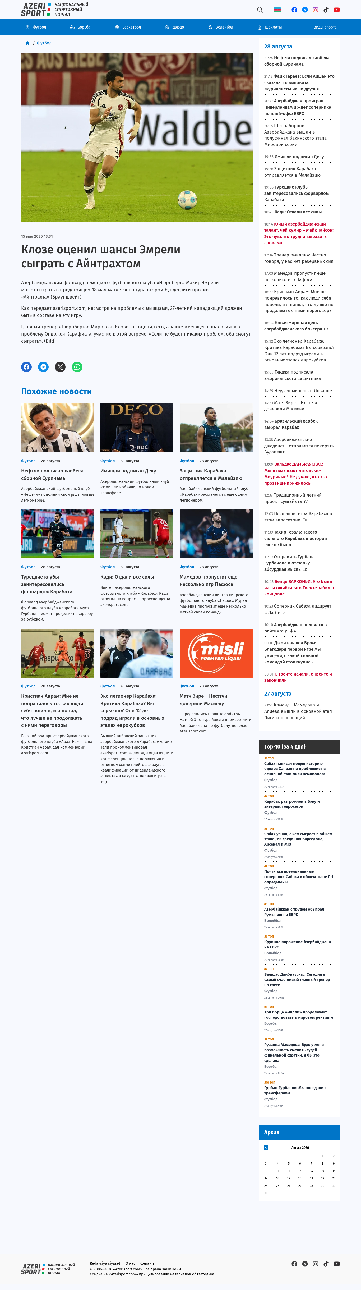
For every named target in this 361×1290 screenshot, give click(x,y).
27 (299, 1186)
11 (277, 1171)
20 (300, 1178)
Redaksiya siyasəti (105, 1263)
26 (288, 1186)
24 (265, 1186)
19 (288, 1178)
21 (311, 1178)
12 (288, 1171)
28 (311, 1186)
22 (322, 1178)
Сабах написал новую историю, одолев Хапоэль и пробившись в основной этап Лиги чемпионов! (295, 769)
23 (333, 1178)
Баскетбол (131, 27)
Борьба (84, 27)
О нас (130, 1263)
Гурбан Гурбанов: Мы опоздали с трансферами (295, 1090)
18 (277, 1178)
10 (265, 1171)
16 (333, 1171)
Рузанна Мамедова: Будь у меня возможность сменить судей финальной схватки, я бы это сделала (294, 1052)
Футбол (39, 27)
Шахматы (273, 27)
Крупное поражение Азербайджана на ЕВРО (297, 944)
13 (299, 1171)
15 (322, 1171)
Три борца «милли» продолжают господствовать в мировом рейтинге (298, 1015)
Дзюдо (178, 27)
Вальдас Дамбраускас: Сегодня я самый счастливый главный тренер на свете (297, 979)
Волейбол (224, 27)
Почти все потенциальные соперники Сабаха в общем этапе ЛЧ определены (298, 876)
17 (266, 1178)
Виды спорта (325, 27)
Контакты (147, 1263)
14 (311, 1171)
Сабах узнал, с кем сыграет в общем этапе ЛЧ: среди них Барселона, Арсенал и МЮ (298, 839)
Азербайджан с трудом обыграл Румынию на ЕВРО (294, 912)
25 (277, 1186)
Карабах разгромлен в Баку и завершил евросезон (292, 804)
